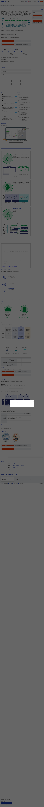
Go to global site (13, 404)
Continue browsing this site (25, 404)
